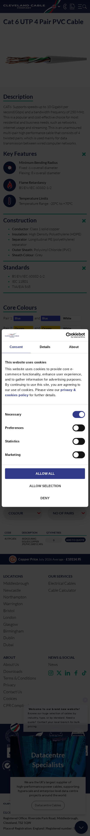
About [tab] (74, 347)
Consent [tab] (16, 347)
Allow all (45, 473)
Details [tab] (45, 347)
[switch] (79, 428)
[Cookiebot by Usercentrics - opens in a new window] (66, 335)
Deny (45, 498)
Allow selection (45, 486)
